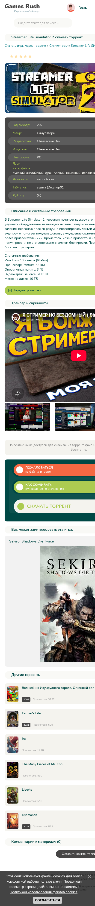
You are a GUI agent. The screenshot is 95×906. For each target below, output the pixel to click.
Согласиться (47, 900)
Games (22, 7)
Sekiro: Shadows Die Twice (31, 541)
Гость (82, 7)
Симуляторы (46, 133)
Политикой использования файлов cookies (43, 892)
